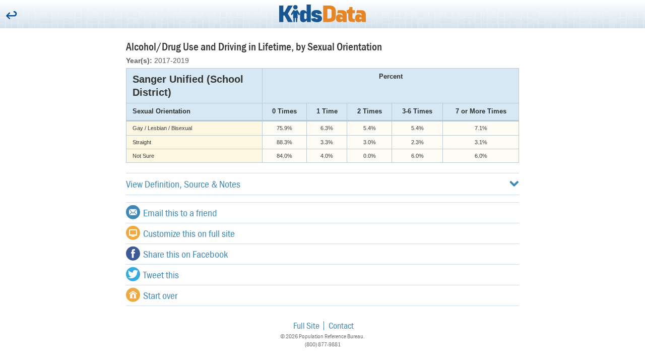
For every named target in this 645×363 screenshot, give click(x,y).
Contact (341, 325)
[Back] (11, 16)
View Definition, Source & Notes (183, 183)
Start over (160, 295)
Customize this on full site (189, 233)
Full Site (306, 325)
